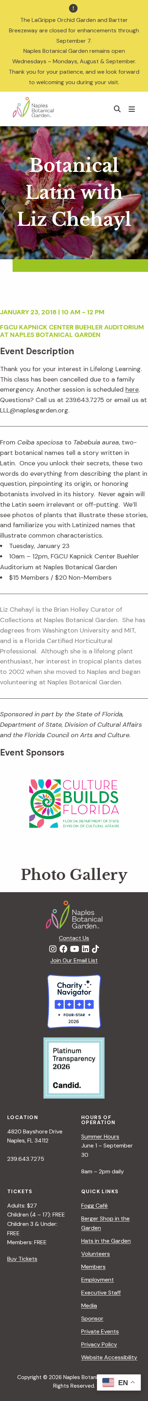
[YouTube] (74, 949)
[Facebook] (63, 949)
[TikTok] (95, 949)
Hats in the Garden (106, 1241)
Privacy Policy (99, 1344)
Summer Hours (100, 1136)
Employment (97, 1279)
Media (89, 1305)
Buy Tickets (22, 1259)
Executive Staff (101, 1292)
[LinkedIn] (85, 949)
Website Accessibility (109, 1357)
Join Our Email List (74, 960)
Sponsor (92, 1318)
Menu (132, 109)
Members (93, 1266)
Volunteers (95, 1254)
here (132, 389)
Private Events (100, 1331)
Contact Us (74, 938)
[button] (117, 109)
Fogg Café (94, 1205)
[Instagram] (52, 949)
